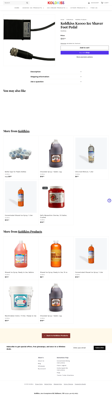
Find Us (94, 8)
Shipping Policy (58, 384)
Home (17, 8)
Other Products (78, 8)
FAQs (58, 372)
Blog (39, 363)
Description (36, 72)
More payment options (85, 57)
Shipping (63, 43)
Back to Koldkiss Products (57, 336)
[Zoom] (29, 40)
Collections (69, 19)
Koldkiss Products (80, 19)
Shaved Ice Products (33, 8)
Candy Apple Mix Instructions (62, 369)
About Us (41, 361)
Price (63, 35)
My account (42, 368)
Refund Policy (48, 384)
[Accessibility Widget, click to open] (109, 200)
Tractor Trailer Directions (65, 375)
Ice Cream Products (56, 8)
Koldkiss (63, 31)
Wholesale (41, 366)
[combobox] (16, 3)
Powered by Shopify (80, 384)
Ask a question (37, 82)
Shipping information (40, 77)
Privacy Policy (39, 384)
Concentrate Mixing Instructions (63, 362)
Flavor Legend (61, 365)
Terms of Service (68, 384)
